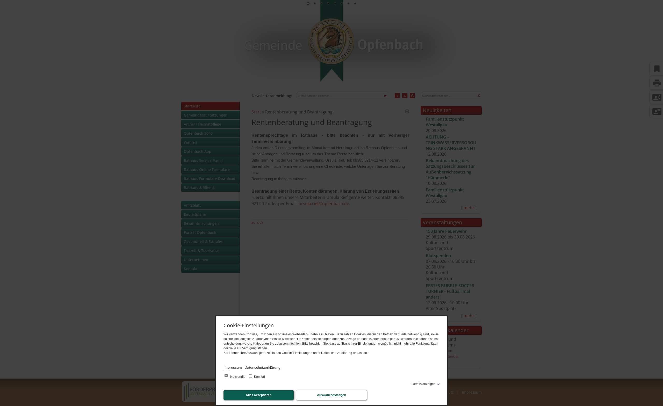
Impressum (233, 367)
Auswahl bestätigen (331, 395)
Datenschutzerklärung (262, 367)
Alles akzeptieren (258, 395)
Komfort (259, 377)
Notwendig (237, 377)
